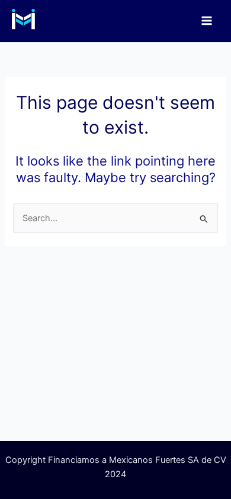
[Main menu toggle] (206, 20)
